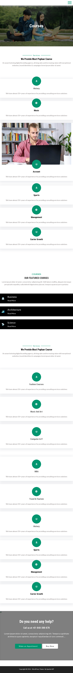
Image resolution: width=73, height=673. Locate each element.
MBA (36, 471)
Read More (12, 300)
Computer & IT (36, 439)
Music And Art (36, 411)
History (36, 88)
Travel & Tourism (36, 499)
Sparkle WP (50, 669)
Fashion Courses (36, 384)
